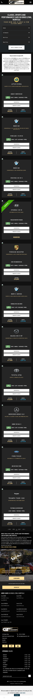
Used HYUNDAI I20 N (5, 605)
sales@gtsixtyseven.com (24, 636)
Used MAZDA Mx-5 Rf (5, 611)
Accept (17, 695)
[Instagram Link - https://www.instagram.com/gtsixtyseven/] (11, 646)
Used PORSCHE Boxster (5, 616)
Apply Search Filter (16, 47)
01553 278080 (5, 543)
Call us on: (8, 547)
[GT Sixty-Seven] (16, 2)
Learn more (22, 693)
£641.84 (23, 194)
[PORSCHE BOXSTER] (16, 243)
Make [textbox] (4, 28)
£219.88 (23, 483)
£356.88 (23, 320)
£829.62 (23, 110)
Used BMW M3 (4, 600)
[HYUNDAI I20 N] (16, 201)
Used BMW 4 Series (5, 598)
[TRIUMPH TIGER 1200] (16, 489)
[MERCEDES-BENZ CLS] (16, 405)
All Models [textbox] (5, 32)
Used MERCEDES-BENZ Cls (21, 611)
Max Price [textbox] (5, 42)
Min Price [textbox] (5, 37)
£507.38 (23, 152)
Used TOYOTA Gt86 (20, 616)
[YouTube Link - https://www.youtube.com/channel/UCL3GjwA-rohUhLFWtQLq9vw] (18, 646)
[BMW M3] (16, 117)
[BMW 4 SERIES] (16, 285)
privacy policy (23, 681)
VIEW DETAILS (16, 102)
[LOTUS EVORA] (16, 75)
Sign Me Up (16, 587)
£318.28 (23, 399)
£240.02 (23, 523)
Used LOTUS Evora (20, 605)
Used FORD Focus (19, 598)
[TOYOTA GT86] (16, 366)
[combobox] (16, 28)
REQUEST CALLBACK (16, 105)
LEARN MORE (16, 578)
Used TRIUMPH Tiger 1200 (6, 622)
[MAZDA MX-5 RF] (16, 327)
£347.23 (23, 359)
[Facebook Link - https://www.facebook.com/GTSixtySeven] (5, 646)
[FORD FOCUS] (16, 447)
